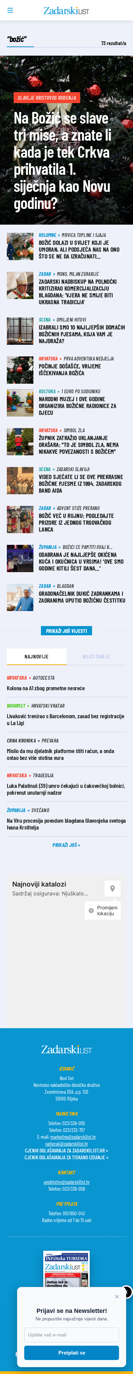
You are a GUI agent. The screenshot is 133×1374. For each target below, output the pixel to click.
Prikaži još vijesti (66, 630)
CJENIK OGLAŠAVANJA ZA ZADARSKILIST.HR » (66, 1150)
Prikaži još (65, 844)
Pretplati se (71, 1353)
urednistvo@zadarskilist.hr (67, 1182)
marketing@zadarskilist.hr (73, 1137)
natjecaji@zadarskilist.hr (66, 1144)
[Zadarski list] (66, 10)
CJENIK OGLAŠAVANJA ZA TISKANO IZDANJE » (66, 1157)
